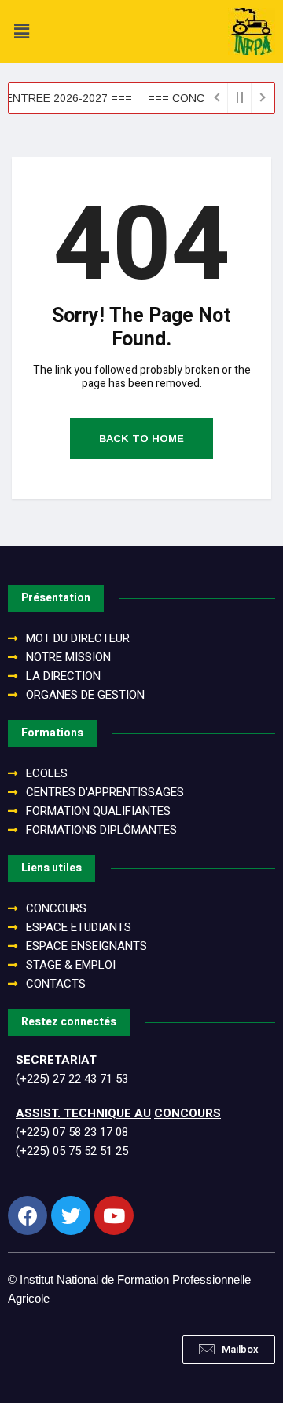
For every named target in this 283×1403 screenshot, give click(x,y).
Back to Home (141, 438)
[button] (228, 1349)
